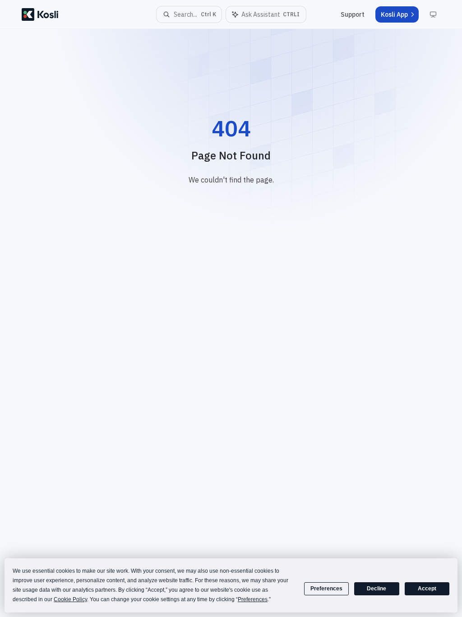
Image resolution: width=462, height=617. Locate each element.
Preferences (326, 588)
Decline (376, 588)
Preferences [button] (253, 599)
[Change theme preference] (433, 14)
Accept (427, 588)
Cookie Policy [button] (70, 599)
